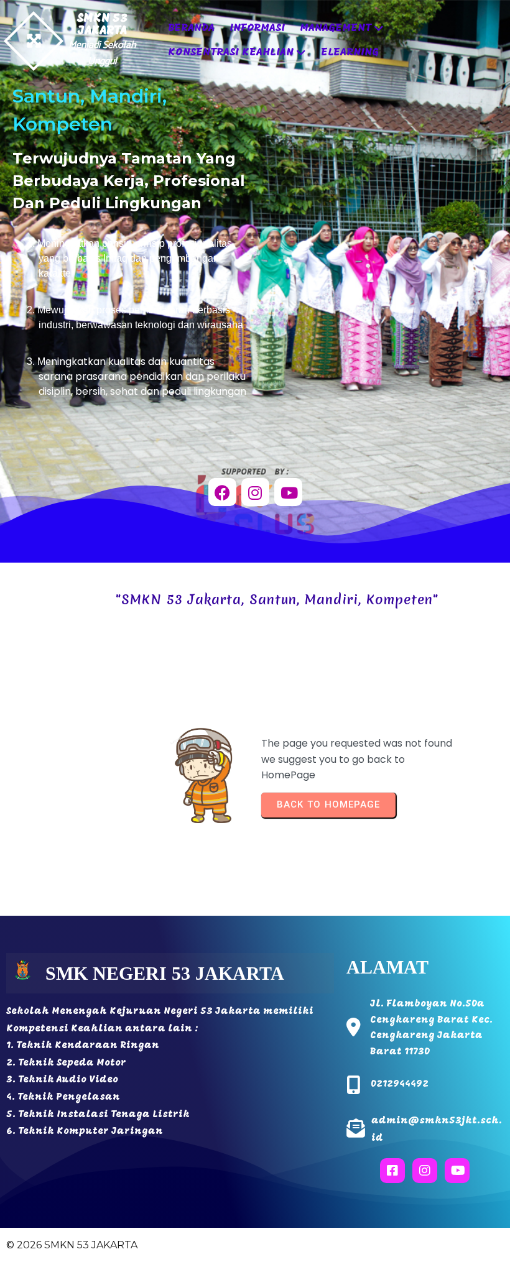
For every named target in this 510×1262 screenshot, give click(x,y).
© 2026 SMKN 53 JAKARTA (71, 1245)
